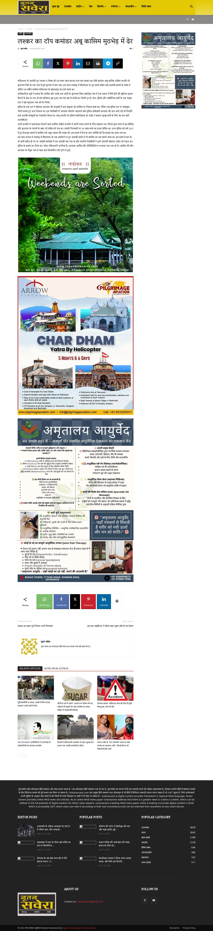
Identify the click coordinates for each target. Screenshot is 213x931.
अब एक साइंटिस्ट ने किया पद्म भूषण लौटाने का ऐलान (110, 626)
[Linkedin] (78, 63)
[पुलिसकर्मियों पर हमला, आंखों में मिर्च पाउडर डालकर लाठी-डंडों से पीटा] (36, 688)
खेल (91, 6)
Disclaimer (175, 928)
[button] (191, 6)
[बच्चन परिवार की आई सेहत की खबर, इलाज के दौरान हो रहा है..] (88, 845)
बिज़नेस (100, 6)
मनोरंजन (114, 6)
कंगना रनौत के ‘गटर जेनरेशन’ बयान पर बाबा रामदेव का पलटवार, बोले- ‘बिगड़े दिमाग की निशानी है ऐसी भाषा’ (113, 745)
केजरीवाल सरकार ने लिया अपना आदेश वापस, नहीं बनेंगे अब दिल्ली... (115, 860)
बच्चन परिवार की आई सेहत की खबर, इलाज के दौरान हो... (114, 844)
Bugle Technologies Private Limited (78, 928)
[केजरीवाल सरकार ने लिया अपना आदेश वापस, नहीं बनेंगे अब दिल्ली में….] (88, 861)
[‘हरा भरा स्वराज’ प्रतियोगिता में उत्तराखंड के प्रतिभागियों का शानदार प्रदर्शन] (36, 727)
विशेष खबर (146, 6)
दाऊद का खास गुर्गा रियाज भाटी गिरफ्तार (35, 626)
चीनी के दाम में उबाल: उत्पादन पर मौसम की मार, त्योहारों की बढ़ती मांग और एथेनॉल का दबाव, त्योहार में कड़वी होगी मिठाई (75, 706)
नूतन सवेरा (24, 48)
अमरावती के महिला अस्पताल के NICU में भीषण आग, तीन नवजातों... (53, 828)
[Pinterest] (68, 63)
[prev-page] (20, 756)
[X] (58, 63)
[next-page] (25, 756)
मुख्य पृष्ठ (55, 6)
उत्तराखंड (67, 6)
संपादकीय (129, 6)
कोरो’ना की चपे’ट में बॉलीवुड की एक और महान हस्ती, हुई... (114, 828)
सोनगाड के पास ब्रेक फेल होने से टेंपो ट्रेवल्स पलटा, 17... (52, 860)
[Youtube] (192, 19)
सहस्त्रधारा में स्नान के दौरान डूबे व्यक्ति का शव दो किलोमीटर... (54, 844)
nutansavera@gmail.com (90, 901)
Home (20, 29)
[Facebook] (187, 19)
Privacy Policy (189, 928)
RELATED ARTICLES (30, 669)
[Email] (88, 63)
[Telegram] (108, 63)
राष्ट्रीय (79, 6)
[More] (117, 601)
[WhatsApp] (38, 63)
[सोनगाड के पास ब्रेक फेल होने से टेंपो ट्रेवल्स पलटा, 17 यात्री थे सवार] (26, 863)
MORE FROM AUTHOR (56, 669)
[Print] (98, 63)
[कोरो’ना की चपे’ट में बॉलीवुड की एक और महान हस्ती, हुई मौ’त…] (88, 829)
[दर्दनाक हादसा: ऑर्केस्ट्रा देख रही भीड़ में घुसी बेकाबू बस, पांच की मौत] (115, 688)
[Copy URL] (118, 63)
